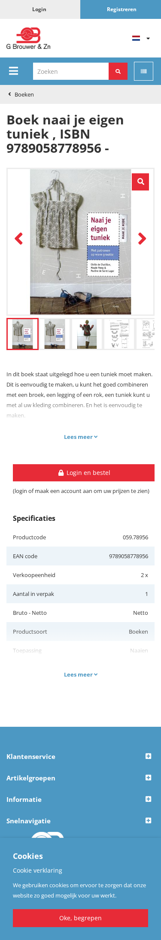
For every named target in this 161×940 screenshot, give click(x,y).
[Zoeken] (118, 71)
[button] (80, 757)
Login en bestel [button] (87, 472)
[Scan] (143, 71)
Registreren (122, 9)
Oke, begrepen (80, 918)
